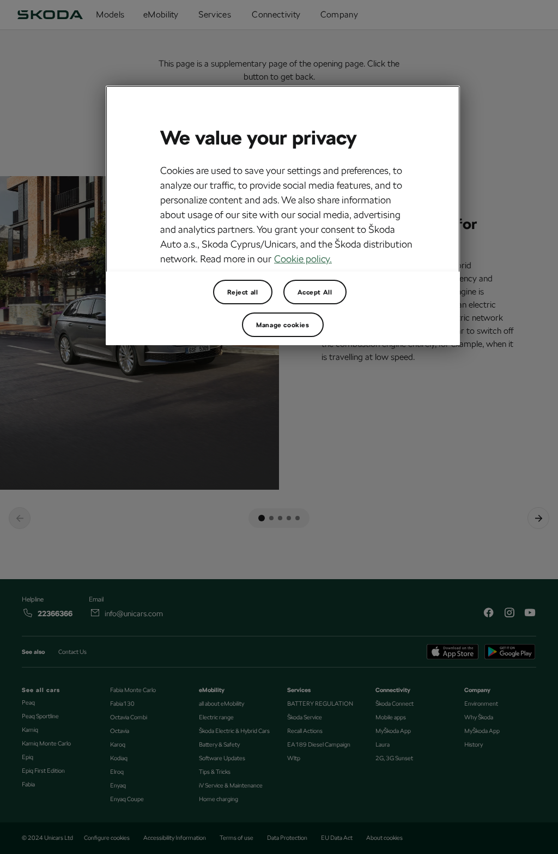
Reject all (242, 292)
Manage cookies (282, 325)
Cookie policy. (303, 258)
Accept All (315, 292)
